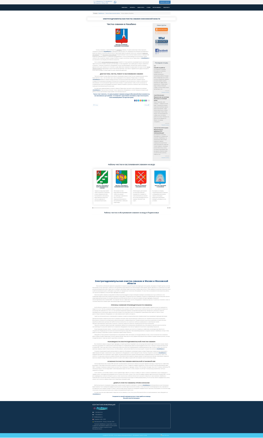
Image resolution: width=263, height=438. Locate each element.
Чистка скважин (157, 7)
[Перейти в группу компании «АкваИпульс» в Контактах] (161, 41)
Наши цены (124, 7)
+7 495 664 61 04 (99, 1)
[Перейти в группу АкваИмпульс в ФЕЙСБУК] (161, 51)
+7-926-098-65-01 (98, 414)
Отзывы (148, 7)
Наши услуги (140, 7)
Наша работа (166, 7)
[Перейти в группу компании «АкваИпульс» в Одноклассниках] (161, 31)
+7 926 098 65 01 (108, 1)
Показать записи (165, 92)
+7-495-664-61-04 (98, 412)
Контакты (132, 7)
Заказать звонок (164, 2)
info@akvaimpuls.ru (98, 417)
